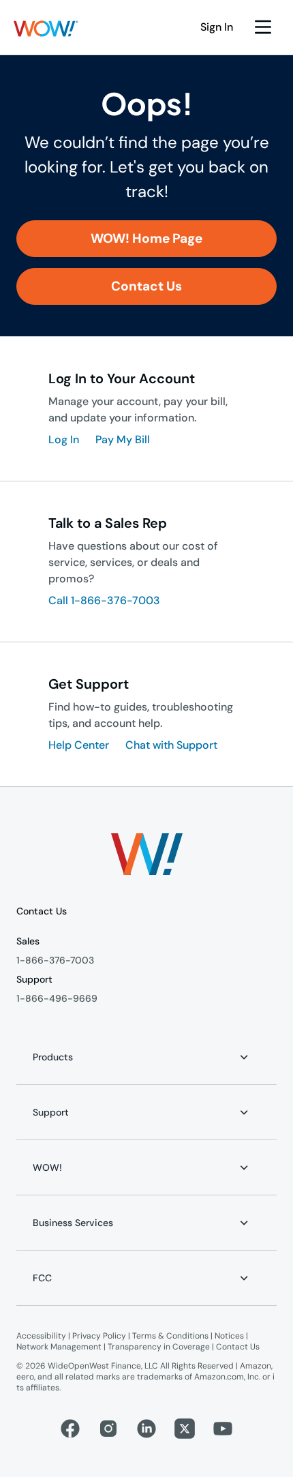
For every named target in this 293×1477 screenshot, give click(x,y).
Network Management (59, 1346)
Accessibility (41, 1335)
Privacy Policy (99, 1335)
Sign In (216, 27)
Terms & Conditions (170, 1335)
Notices (229, 1335)
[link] (146, 238)
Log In (63, 439)
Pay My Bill (122, 439)
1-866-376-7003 (55, 960)
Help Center (78, 745)
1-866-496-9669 (56, 998)
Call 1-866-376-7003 (104, 600)
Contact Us (238, 1346)
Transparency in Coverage (159, 1346)
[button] (46, 28)
